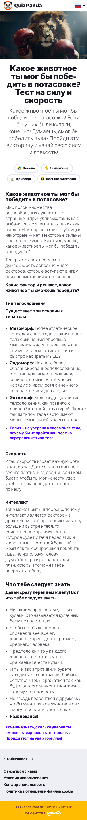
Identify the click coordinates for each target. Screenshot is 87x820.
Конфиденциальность (24, 785)
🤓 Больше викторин (58, 179)
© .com (18, 759)
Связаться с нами (20, 771)
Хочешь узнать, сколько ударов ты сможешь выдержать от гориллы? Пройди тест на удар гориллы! (38, 732)
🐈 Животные (56, 168)
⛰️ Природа (20, 179)
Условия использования (26, 778)
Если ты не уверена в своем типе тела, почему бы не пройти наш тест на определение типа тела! (45, 433)
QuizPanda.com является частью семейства (43, 810)
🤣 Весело (26, 168)
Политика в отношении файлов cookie (38, 791)
